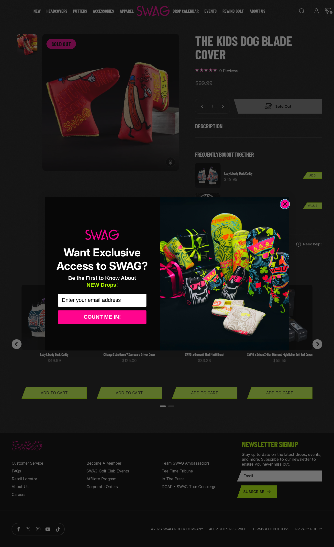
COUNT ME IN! (102, 317)
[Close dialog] (284, 204)
